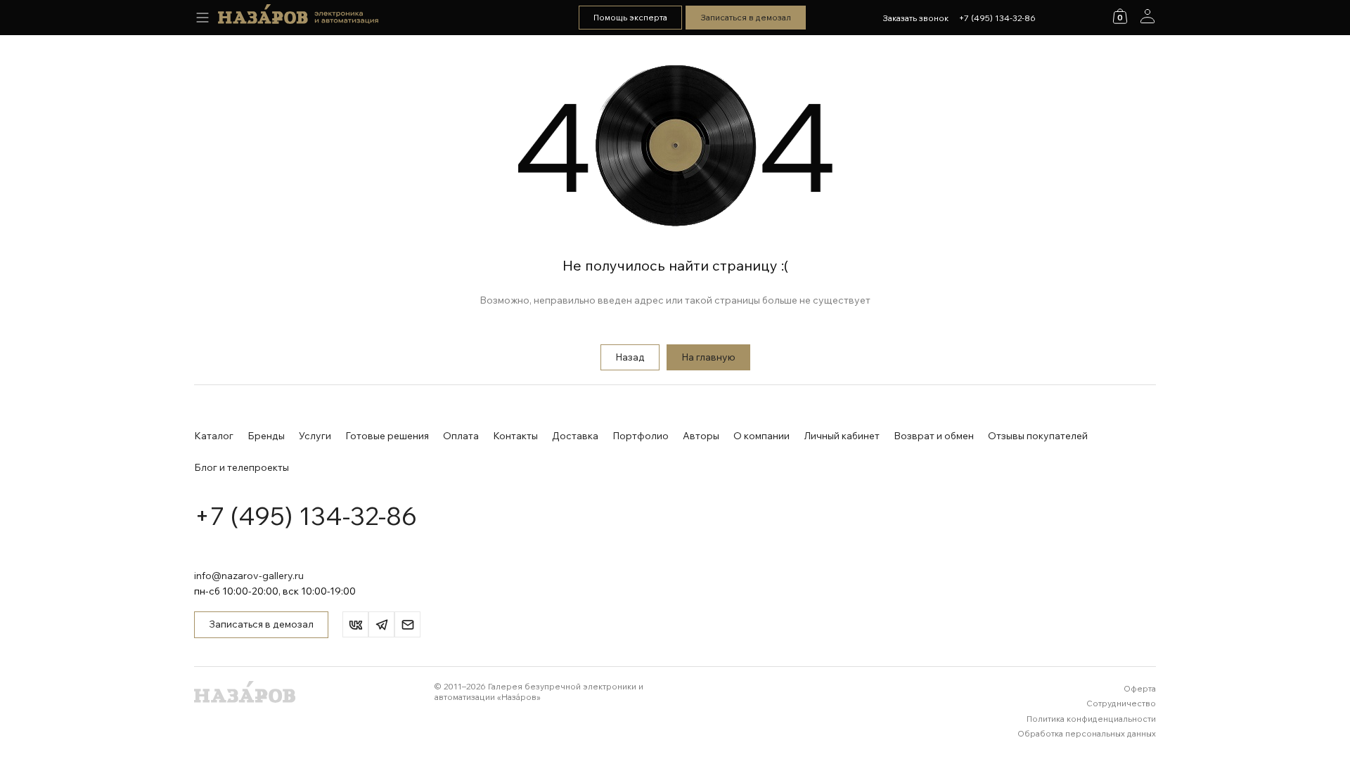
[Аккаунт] (1147, 16)
